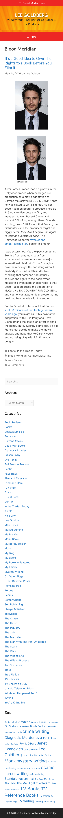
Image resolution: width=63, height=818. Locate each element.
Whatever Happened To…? (21, 693)
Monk (10, 760)
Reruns (9, 590)
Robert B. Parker (32, 768)
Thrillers (52, 783)
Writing (9, 697)
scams (47, 767)
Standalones (14, 778)
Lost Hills (28, 755)
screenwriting (17, 773)
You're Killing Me (15, 702)
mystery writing (32, 760)
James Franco (13, 360)
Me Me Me (11, 534)
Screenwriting (13, 599)
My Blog (9, 553)
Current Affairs (14, 441)
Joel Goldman (31, 749)
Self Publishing (14, 604)
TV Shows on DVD (16, 683)
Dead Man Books (15, 445)
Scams (9, 595)
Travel (8, 669)
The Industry (12, 627)
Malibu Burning (14, 529)
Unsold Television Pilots (19, 688)
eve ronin (43, 737)
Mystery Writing (14, 571)
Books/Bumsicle (14, 431)
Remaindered (13, 585)
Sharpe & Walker (15, 609)
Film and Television (16, 478)
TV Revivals (12, 679)
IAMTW (9, 501)
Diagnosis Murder (15, 450)
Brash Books (37, 726)
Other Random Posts (17, 581)
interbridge (50, 813)
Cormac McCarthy (39, 355)
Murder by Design (15, 543)
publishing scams (15, 768)
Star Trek (29, 778)
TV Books (30, 788)
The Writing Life (14, 655)
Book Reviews (13, 422)
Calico (7, 732)
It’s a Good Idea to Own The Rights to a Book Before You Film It (28, 63)
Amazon (24, 722)
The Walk (10, 651)
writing (51, 802)
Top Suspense (13, 665)
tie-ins (7, 790)
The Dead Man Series (44, 779)
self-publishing (36, 774)
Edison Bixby (12, 455)
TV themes (44, 796)
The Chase (11, 618)
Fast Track (11, 473)
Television (11, 613)
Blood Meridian (17, 355)
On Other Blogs (14, 576)
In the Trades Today (29, 350)
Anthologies (53, 722)
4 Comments (16, 365)
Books (8, 427)
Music (8, 548)
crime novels (16, 732)
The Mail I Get (13, 637)
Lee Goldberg (31, 15)
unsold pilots (41, 801)
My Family (11, 567)
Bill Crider (10, 726)
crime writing (35, 731)
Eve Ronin (11, 459)
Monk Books (12, 539)
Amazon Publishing (39, 722)
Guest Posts (12, 497)
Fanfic (12, 350)
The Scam (11, 646)
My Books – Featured (17, 562)
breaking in (51, 726)
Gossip (9, 492)
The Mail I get (26, 783)
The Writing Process (17, 660)
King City (10, 515)
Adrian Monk (11, 722)
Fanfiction (15, 744)
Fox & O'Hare (28, 743)
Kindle (8, 511)
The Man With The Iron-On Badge (25, 641)
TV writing (26, 801)
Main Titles (11, 525)
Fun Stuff (10, 487)
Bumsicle (10, 436)
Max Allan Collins (42, 755)
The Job (10, 632)
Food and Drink (14, 483)
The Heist (11, 623)
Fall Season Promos (17, 464)
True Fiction (12, 674)
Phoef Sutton (52, 762)
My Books (11, 557)
